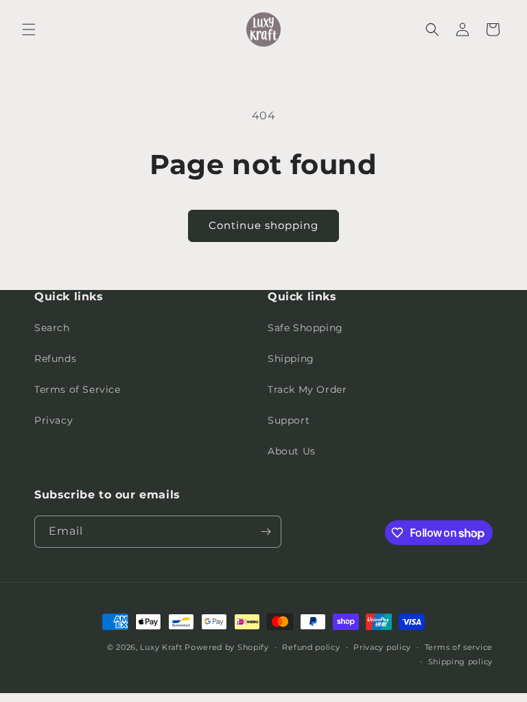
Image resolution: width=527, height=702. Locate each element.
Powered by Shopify (227, 647)
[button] (29, 29)
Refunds (55, 358)
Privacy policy (382, 647)
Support (288, 420)
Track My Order (307, 389)
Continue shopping (263, 225)
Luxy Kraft (161, 647)
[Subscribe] (265, 532)
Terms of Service (77, 389)
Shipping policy (460, 661)
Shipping (291, 358)
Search (52, 328)
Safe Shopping (305, 328)
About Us (292, 451)
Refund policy (311, 647)
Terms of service (459, 647)
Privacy (53, 420)
